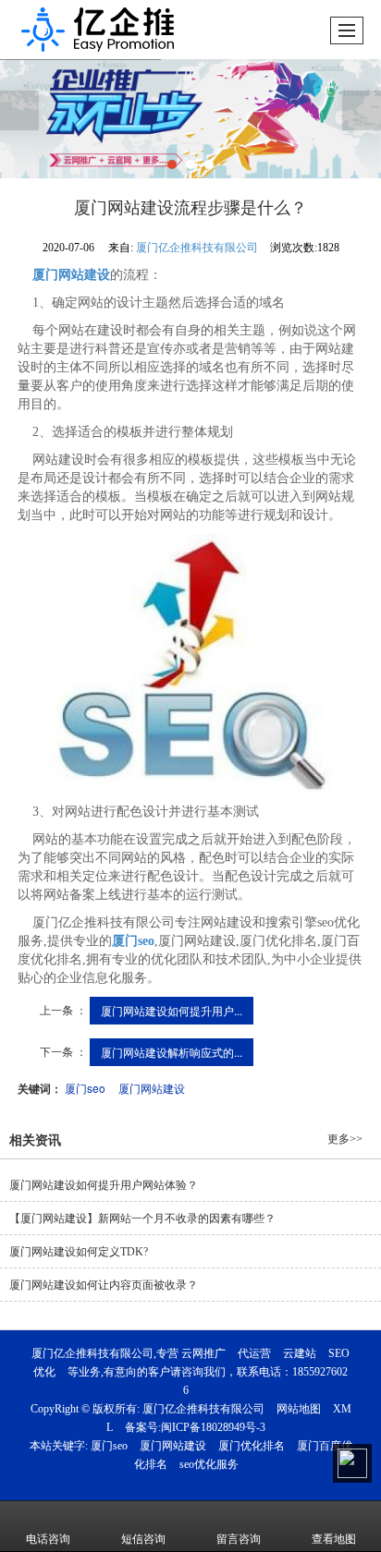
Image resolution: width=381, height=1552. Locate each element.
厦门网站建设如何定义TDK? (78, 1251)
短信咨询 (143, 1539)
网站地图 (299, 1408)
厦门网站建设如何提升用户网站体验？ (103, 1185)
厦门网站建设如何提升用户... (171, 1010)
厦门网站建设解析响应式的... (171, 1052)
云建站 (299, 1353)
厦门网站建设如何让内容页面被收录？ (103, 1285)
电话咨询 (48, 1539)
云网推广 (203, 1353)
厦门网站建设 (151, 1088)
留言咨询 (238, 1539)
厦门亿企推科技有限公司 (197, 247)
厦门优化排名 (251, 1445)
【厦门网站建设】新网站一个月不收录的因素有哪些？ (142, 1218)
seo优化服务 (209, 1464)
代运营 (254, 1353)
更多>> (345, 1139)
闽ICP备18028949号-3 (213, 1427)
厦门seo (85, 1088)
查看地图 (334, 1539)
